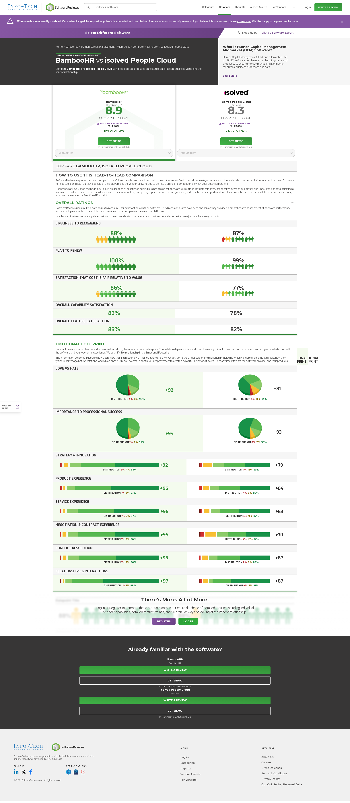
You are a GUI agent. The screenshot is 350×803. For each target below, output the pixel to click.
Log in (184, 757)
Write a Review (328, 7)
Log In (188, 621)
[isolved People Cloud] (236, 93)
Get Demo (113, 141)
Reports (185, 768)
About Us (240, 7)
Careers (266, 762)
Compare (224, 7)
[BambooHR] (114, 93)
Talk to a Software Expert (276, 32)
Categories (208, 7)
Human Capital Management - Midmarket (105, 47)
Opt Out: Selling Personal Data (281, 784)
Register (164, 621)
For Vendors (279, 7)
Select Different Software (107, 33)
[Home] (62, 7)
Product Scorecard (114, 123)
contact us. (244, 21)
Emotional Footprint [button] (80, 344)
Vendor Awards (258, 7)
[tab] (175, 175)
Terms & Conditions (274, 773)
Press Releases (271, 768)
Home (59, 47)
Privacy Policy (270, 779)
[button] (175, 175)
